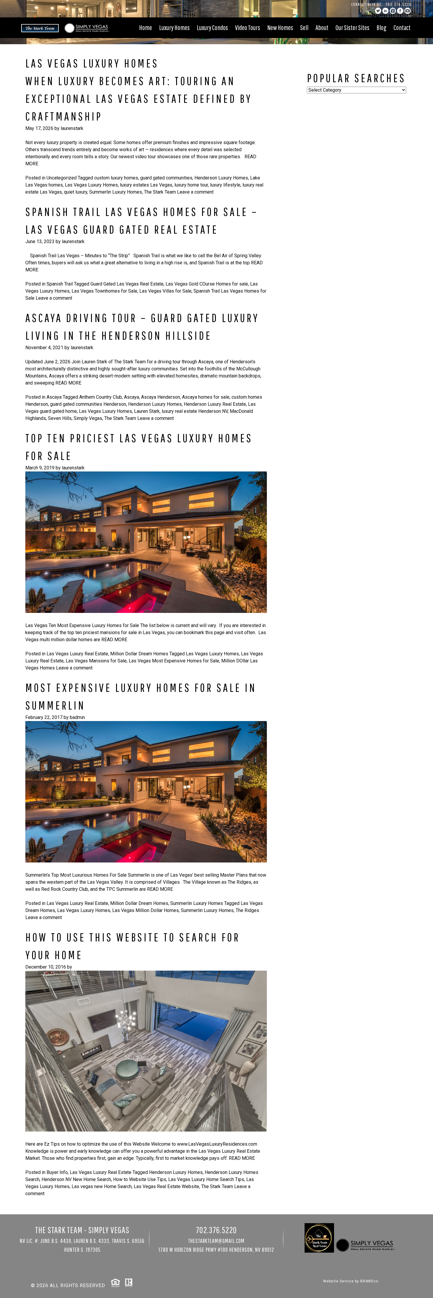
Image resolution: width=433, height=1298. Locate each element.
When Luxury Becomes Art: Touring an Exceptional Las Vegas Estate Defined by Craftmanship (138, 98)
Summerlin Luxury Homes (115, 192)
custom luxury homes (116, 178)
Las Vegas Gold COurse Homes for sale (207, 284)
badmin (77, 717)
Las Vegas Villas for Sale (165, 291)
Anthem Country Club (100, 397)
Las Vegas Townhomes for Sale (104, 291)
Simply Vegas (88, 418)
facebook (400, 11)
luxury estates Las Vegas (146, 185)
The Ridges (247, 910)
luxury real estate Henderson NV (195, 411)
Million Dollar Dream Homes (139, 654)
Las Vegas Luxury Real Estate (77, 654)
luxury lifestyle (225, 185)
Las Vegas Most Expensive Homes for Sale (174, 661)
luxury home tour (191, 185)
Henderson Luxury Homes (221, 178)
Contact (402, 27)
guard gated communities (166, 178)
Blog (381, 27)
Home (145, 27)
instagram (393, 11)
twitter (378, 11)
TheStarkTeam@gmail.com (216, 1240)
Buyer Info (57, 1172)
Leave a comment (195, 192)
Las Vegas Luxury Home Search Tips (206, 1179)
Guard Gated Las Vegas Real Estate (126, 284)
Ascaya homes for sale (205, 397)
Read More (68, 383)
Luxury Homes (174, 27)
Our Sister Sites (352, 27)
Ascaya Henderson (160, 397)
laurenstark (72, 128)
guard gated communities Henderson (88, 404)
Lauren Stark (147, 411)
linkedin (385, 11)
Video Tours (247, 27)
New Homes (280, 27)
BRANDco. (369, 1281)
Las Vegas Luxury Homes (91, 185)
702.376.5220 (398, 4)
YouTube (407, 11)
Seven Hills (60, 418)
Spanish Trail (60, 284)
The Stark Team (160, 192)
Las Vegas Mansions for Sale (96, 661)
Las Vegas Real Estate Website (166, 1186)
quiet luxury (75, 192)
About (321, 27)
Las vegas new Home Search (102, 1186)
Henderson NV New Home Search (76, 1179)
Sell (304, 27)
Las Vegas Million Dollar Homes (145, 910)
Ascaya (54, 397)
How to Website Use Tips (139, 1179)
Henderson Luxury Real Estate (215, 404)
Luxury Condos (212, 27)
